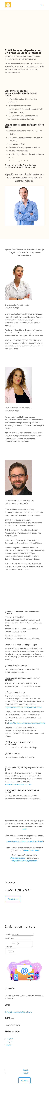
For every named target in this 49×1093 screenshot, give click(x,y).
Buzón (24, 1080)
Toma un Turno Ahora (26, 79)
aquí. (24, 829)
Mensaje (8, 946)
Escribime (12, 899)
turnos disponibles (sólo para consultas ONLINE (24, 841)
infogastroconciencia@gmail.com (18, 784)
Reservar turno (28, 232)
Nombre (8, 934)
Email (7, 938)
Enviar (10, 951)
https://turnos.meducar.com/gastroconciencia (23, 707)
